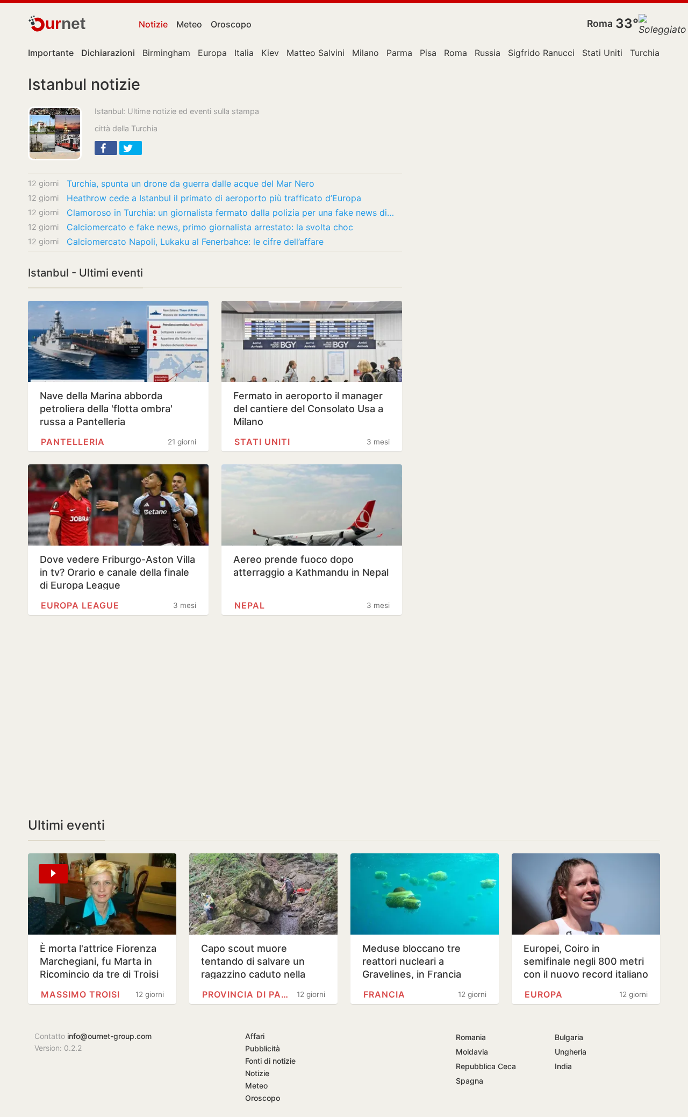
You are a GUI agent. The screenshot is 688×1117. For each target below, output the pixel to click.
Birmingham (166, 52)
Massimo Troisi (80, 994)
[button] (106, 148)
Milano (365, 52)
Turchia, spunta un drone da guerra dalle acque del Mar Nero (190, 183)
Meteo (189, 24)
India (563, 1066)
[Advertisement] (215, 716)
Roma (600, 23)
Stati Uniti (602, 52)
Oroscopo (231, 24)
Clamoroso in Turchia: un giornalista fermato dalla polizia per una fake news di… (230, 212)
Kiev (270, 52)
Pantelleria (73, 441)
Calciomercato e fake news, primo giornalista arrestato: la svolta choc (210, 227)
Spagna (469, 1080)
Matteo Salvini (315, 52)
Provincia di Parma (245, 994)
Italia (244, 52)
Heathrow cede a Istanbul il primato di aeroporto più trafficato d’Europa (214, 198)
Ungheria (570, 1051)
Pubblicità (262, 1048)
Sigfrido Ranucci (541, 52)
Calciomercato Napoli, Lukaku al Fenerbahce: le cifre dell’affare (195, 241)
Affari (254, 1036)
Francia (384, 994)
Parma (399, 52)
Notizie (153, 24)
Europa (212, 52)
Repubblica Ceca (486, 1066)
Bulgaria (569, 1037)
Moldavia (472, 1051)
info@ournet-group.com (109, 1036)
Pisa (428, 52)
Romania (471, 1037)
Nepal (249, 605)
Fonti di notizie (270, 1060)
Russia (487, 52)
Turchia (645, 52)
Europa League (80, 605)
